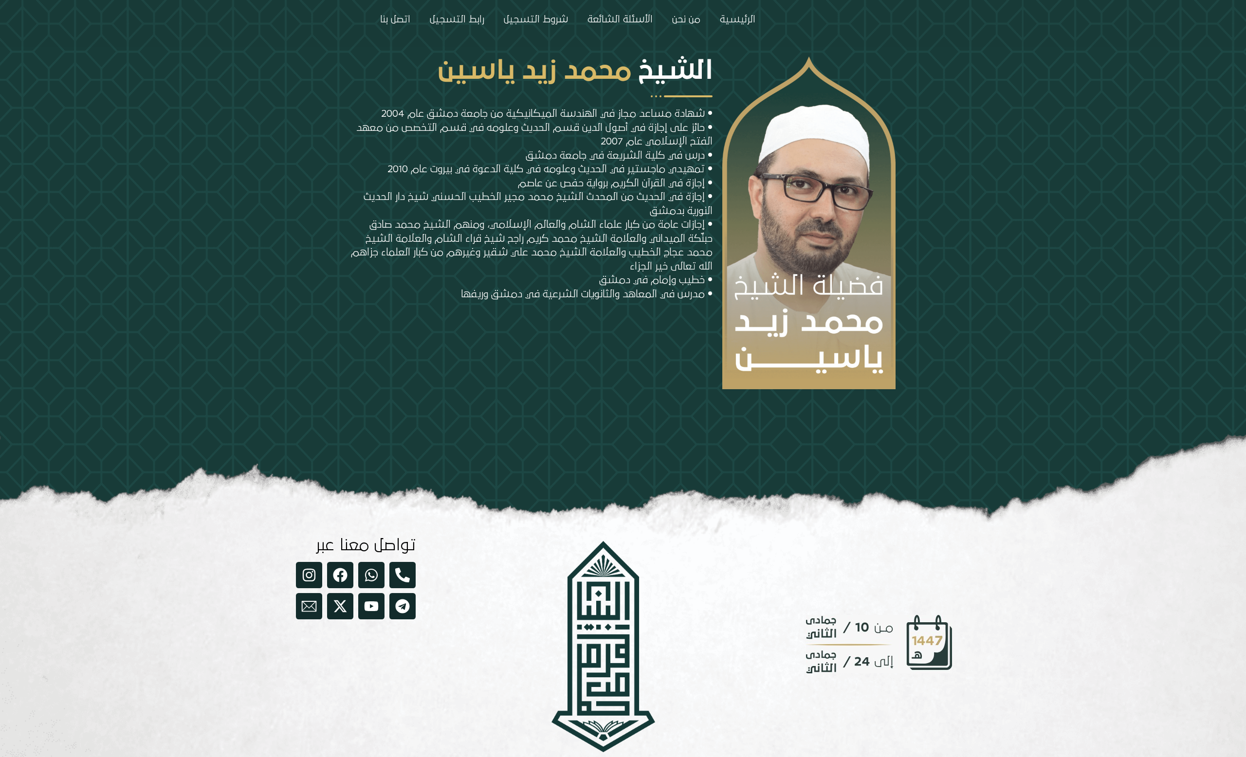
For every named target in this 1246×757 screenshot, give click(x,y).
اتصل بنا (395, 19)
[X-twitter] (340, 606)
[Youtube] (371, 606)
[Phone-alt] (402, 575)
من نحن (686, 19)
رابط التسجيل (457, 19)
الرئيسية (737, 19)
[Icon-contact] (309, 606)
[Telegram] (402, 606)
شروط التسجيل (536, 19)
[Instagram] (309, 575)
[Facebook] (340, 575)
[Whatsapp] (371, 575)
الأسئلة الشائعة (620, 19)
